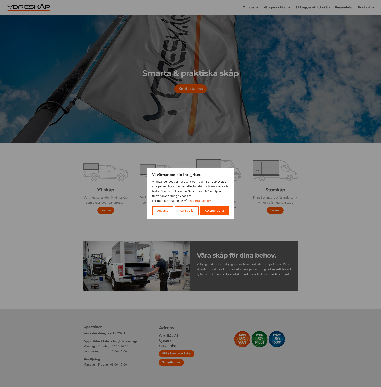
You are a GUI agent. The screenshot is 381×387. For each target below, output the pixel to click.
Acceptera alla (214, 210)
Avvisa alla (187, 210)
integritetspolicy (200, 201)
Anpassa (162, 210)
